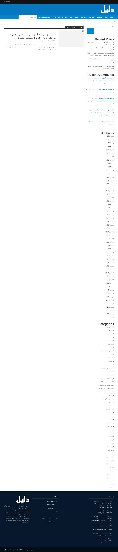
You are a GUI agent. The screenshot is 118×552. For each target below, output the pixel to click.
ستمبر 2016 (110, 310)
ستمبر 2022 (110, 276)
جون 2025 (111, 163)
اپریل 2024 (110, 211)
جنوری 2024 (110, 221)
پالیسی (52, 511)
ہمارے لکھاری (50, 521)
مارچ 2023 (110, 256)
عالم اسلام (83, 17)
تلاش (112, 27)
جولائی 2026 (110, 139)
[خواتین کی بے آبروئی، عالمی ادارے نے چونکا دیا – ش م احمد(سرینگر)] (71, 38)
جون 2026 (111, 143)
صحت (71, 17)
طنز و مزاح (56, 17)
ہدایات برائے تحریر (48, 518)
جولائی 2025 (110, 160)
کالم (106, 17)
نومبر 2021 (110, 297)
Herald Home (51, 504)
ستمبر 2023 (110, 235)
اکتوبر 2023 (110, 232)
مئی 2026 (111, 146)
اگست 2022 (110, 279)
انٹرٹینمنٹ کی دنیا (44, 17)
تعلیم (76, 17)
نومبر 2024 (110, 187)
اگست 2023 (110, 238)
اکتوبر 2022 (110, 273)
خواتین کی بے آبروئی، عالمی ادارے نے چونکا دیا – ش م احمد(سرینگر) (31, 36)
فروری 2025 (110, 177)
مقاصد (53, 515)
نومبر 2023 (110, 228)
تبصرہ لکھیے (41, 41)
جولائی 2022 (110, 283)
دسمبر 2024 (110, 184)
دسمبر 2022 (110, 266)
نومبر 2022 (110, 269)
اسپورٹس (64, 17)
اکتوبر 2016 (110, 307)
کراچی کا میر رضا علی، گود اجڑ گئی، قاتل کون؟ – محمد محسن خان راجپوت (101, 80)
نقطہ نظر (92, 17)
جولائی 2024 (110, 201)
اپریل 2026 (110, 150)
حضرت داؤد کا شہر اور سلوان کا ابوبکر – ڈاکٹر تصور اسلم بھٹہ (100, 101)
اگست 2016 (110, 314)
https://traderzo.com (108, 78)
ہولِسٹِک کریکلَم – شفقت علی (103, 510)
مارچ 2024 (110, 215)
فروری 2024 (110, 218)
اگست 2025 (110, 156)
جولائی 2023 (110, 242)
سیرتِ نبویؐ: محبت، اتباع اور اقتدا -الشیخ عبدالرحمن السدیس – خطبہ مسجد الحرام (101, 60)
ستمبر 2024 (110, 194)
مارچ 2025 (110, 173)
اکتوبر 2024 (110, 191)
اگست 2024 (110, 197)
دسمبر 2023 (110, 225)
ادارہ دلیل (51, 508)
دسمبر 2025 (110, 153)
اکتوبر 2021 (110, 300)
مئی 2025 (111, 167)
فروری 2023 (110, 259)
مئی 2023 (111, 249)
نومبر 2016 (110, 303)
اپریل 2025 (110, 170)
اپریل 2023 (110, 252)
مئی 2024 (111, 208)
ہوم (117, 21)
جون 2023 (111, 245)
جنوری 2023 (110, 262)
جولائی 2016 (110, 317)
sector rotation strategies (106, 98)
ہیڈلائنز (99, 17)
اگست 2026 (110, 136)
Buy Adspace (51, 501)
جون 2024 (111, 204)
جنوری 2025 (110, 180)
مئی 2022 (111, 290)
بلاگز (111, 17)
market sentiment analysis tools (104, 110)
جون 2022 (111, 286)
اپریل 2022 (110, 293)
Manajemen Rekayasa (107, 89)
